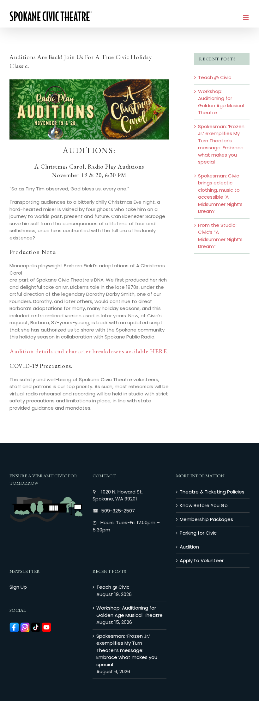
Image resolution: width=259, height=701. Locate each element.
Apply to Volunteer (202, 560)
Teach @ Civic (214, 77)
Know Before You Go (204, 505)
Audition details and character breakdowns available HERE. (89, 351)
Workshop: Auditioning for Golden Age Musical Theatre (221, 102)
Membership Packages (206, 519)
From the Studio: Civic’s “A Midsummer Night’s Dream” (220, 236)
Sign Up (18, 587)
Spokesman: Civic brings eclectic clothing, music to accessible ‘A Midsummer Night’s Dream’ (220, 193)
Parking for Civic (198, 533)
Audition (189, 546)
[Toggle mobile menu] (246, 17)
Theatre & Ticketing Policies (212, 491)
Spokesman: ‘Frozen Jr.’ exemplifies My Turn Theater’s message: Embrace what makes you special (221, 144)
